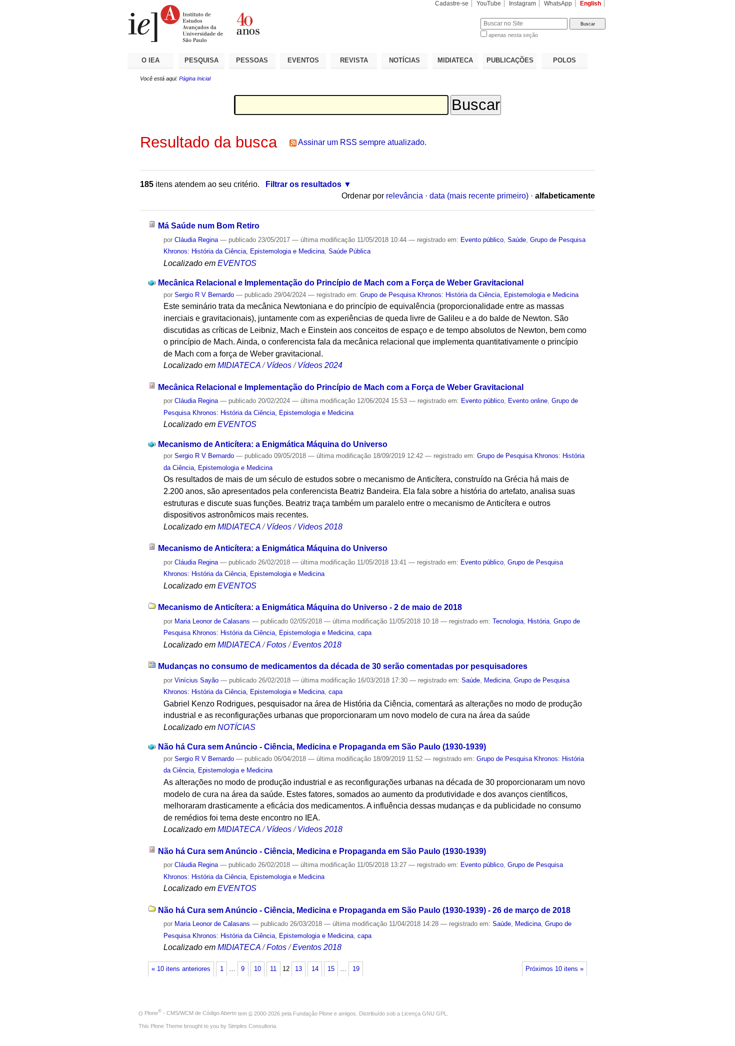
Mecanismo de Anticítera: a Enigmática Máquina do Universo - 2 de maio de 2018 (310, 607)
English (590, 3)
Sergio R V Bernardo (204, 294)
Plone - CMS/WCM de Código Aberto (190, 1013)
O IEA (151, 60)
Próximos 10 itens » (555, 969)
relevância (404, 196)
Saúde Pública (349, 251)
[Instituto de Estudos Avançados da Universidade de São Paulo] (248, 23)
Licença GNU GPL (424, 1013)
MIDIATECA (455, 60)
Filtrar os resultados (304, 184)
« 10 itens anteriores (181, 969)
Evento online (528, 400)
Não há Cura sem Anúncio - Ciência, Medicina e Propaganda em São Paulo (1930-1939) (322, 746)
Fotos (276, 644)
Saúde (517, 240)
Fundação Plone (312, 1013)
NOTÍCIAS (404, 60)
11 (273, 969)
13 (298, 969)
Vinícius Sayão (196, 680)
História (539, 621)
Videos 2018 (320, 526)
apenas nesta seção (513, 35)
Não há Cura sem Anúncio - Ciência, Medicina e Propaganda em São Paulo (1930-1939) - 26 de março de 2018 (364, 910)
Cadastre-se (451, 3)
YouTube (488, 3)
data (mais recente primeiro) (479, 196)
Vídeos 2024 (320, 365)
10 (257, 969)
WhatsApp (558, 3)
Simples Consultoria (252, 1026)
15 (331, 969)
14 (315, 969)
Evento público (482, 240)
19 (356, 969)
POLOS (564, 60)
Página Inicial (194, 79)
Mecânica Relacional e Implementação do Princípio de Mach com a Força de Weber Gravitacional (341, 282)
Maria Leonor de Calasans (212, 621)
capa (365, 632)
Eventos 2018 (317, 644)
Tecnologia (508, 621)
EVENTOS (303, 60)
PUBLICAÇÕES (510, 60)
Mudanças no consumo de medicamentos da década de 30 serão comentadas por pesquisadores (343, 666)
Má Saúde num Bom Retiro (209, 226)
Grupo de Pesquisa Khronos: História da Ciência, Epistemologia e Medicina (469, 294)
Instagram (522, 3)
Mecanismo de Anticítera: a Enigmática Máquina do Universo (273, 444)
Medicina (497, 680)
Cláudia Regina (196, 240)
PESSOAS (252, 60)
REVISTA (354, 60)
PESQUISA (201, 60)
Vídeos (279, 365)
